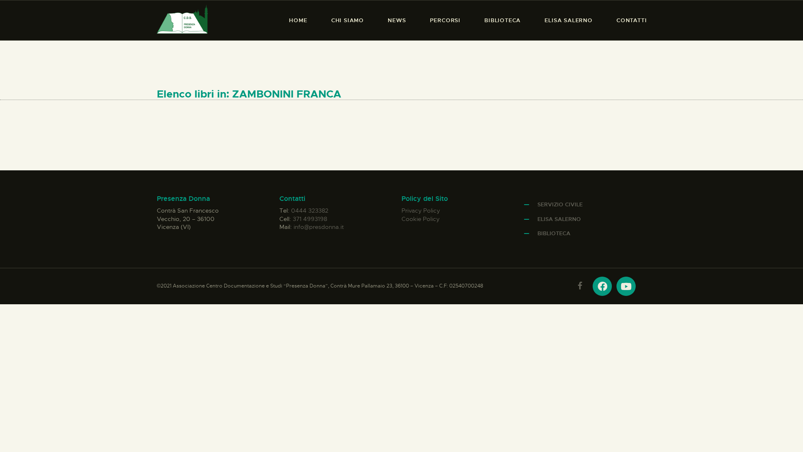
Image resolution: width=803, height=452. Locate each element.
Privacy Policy (421, 210)
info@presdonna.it (319, 227)
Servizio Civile (560, 204)
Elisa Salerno (559, 219)
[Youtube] (626, 286)
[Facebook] (602, 286)
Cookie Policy (421, 219)
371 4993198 (310, 219)
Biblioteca (553, 233)
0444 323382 (309, 210)
